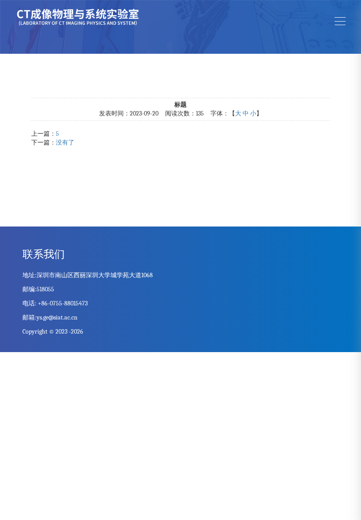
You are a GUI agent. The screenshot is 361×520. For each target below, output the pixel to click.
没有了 (65, 142)
